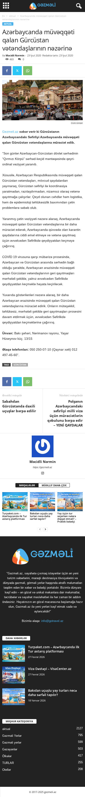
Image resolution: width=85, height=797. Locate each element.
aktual (12, 15)
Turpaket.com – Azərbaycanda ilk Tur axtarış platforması (14, 516)
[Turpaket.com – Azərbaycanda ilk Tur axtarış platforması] (15, 501)
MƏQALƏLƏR (27, 485)
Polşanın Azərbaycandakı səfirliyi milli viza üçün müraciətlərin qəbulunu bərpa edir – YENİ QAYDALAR (65, 413)
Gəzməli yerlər (11, 742)
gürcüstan (20, 364)
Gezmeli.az (10, 131)
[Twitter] (17, 70)
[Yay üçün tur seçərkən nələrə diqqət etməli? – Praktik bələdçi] (70, 501)
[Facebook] (6, 70)
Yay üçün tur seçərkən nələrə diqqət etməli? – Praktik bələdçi (66, 517)
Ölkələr (7, 756)
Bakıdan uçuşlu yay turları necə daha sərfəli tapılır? (41, 516)
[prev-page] (40, 529)
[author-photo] (42, 446)
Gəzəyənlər (9, 749)
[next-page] (45, 529)
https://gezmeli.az (42, 467)
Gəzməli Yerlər (12, 735)
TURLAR (8, 763)
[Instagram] (42, 473)
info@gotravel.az (52, 621)
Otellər (6, 769)
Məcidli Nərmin (15, 55)
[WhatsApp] (27, 70)
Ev (3, 15)
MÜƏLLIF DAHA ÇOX (54, 485)
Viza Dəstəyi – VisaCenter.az (49, 669)
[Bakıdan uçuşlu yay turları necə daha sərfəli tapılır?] (42, 501)
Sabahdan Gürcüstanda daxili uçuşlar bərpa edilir (19, 406)
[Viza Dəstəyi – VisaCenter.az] (13, 675)
